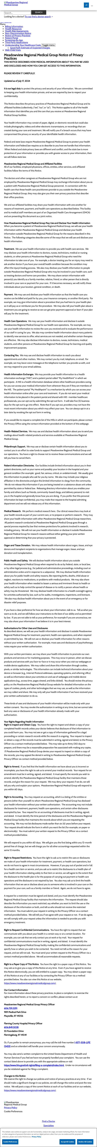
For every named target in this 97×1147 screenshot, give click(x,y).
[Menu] (92, 5)
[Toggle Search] (86, 5)
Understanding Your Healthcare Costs (30, 45)
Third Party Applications (16, 42)
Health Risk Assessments (16, 31)
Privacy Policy (10, 1107)
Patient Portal (11, 37)
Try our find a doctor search (38, 16)
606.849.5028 (11, 1027)
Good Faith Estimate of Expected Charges (30, 47)
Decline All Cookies (85, 1142)
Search (38, 12)
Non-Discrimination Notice (18, 33)
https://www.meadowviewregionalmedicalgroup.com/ (30, 983)
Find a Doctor (48, 1121)
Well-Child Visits (13, 50)
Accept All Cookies (67, 1142)
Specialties (48, 1125)
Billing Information (14, 26)
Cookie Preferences (10, 1142)
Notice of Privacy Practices (17, 35)
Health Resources (13, 28)
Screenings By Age (14, 40)
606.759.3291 (10, 1008)
